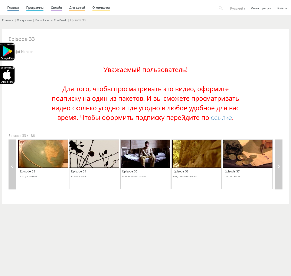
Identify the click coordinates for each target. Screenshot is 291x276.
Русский (236, 8)
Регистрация (261, 7)
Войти (282, 7)
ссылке (221, 117)
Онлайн (56, 7)
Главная (13, 7)
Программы (34, 7)
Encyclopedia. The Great (50, 20)
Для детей (77, 7)
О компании (101, 7)
